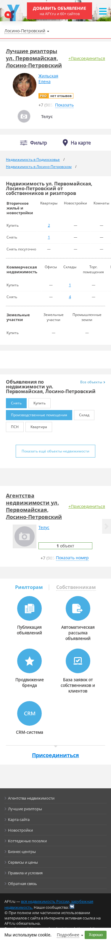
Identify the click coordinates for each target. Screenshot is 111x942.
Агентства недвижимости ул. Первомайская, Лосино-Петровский (34, 506)
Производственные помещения (39, 414)
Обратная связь (22, 883)
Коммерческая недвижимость (22, 269)
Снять (16, 403)
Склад (84, 414)
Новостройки (20, 830)
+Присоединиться (86, 58)
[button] (106, 526)
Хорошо (96, 935)
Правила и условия (25, 873)
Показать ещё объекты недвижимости (55, 451)
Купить (39, 403)
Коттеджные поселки (27, 840)
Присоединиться (55, 755)
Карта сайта (19, 819)
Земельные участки (18, 317)
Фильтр (38, 143)
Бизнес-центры (22, 851)
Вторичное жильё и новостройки (20, 208)
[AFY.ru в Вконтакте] (72, 906)
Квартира (38, 426)
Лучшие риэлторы (25, 808)
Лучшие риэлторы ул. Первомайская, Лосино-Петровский (34, 58)
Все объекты (91, 382)
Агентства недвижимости (31, 798)
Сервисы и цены (23, 862)
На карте (81, 142)
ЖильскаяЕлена (48, 78)
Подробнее (68, 935)
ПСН (15, 426)
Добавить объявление (59, 10)
